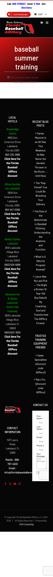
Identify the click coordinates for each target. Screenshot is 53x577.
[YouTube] (15, 483)
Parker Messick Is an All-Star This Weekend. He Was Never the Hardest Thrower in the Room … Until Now (40, 154)
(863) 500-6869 (12, 264)
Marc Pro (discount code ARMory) (40, 386)
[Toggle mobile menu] (47, 22)
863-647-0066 (12, 209)
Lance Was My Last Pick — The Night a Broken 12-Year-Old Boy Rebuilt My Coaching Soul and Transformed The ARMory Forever (40, 300)
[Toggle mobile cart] (41, 22)
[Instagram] (19, 483)
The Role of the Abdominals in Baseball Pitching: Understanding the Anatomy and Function (40, 230)
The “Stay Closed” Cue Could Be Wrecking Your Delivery (40, 193)
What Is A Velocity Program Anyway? (40, 263)
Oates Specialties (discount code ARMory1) (41, 364)
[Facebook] (5, 483)
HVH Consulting (26, 524)
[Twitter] (10, 483)
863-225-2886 (12, 154)
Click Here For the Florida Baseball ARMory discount (12, 167)
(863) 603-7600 (12, 332)
